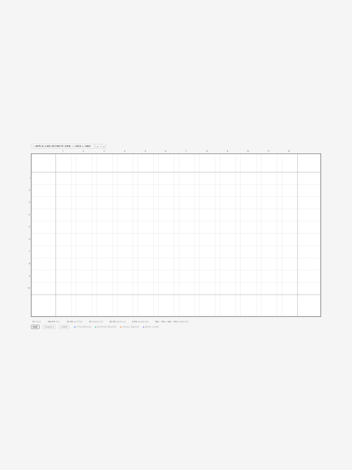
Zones (64, 326)
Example (49, 326)
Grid (35, 326)
